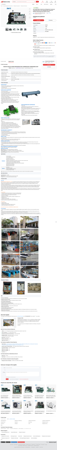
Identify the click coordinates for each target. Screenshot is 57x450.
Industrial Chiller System (14, 432)
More (1, 439)
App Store (3, 442)
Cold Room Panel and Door (31, 420)
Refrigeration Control (45, 422)
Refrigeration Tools (20, 344)
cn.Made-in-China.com (36, 445)
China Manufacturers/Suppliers (21, 444)
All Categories (4, 4)
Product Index (42, 444)
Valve (29, 423)
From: (4, 367)
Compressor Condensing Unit (46, 420)
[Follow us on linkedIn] (55, 442)
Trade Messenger (14, 442)
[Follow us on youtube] (53, 442)
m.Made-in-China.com (30, 445)
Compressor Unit (3, 422)
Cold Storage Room (3, 420)
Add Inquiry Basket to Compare (16, 32)
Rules (55, 4)
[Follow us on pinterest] (54, 442)
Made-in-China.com (25, 445)
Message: (4, 372)
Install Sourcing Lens (21, 442)
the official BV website (20, 316)
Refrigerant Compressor (22, 432)
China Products (15, 444)
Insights (46, 444)
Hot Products (11, 444)
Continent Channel (38, 444)
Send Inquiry (38, 20)
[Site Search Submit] (37, 2)
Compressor (3, 344)
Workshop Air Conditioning (18, 420)
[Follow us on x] (50, 442)
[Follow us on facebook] (49, 442)
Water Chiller (30, 422)
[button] (47, 2)
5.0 (46, 62)
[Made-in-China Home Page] (5, 2)
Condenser (16, 423)
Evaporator (16, 422)
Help (41, 4)
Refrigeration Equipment (8, 344)
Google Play (8, 442)
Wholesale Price (33, 444)
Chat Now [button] (51, 20)
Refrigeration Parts (15, 344)
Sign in (55, 2)
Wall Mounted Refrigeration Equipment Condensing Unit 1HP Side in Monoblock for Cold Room (28, 412)
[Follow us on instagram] (52, 442)
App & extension (46, 4)
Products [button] (14, 1)
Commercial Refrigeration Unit (5, 432)
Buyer (37, 4)
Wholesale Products (28, 444)
